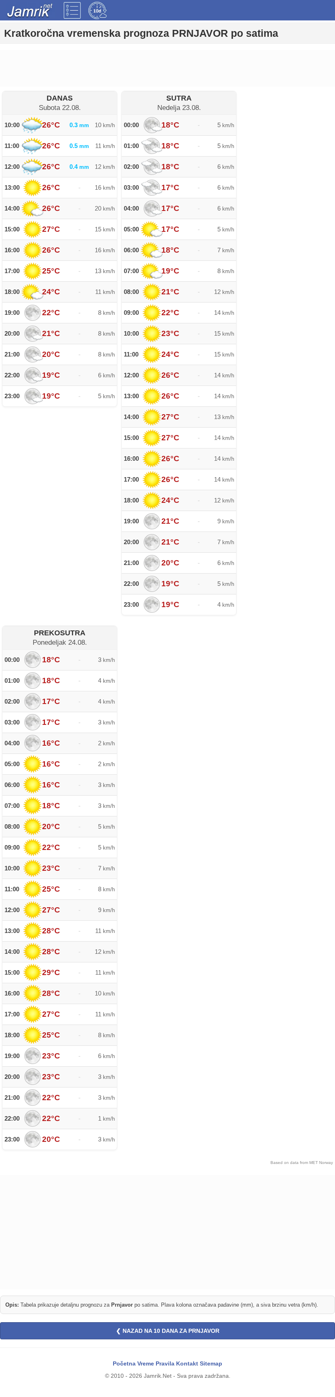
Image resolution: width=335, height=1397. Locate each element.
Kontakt (187, 1363)
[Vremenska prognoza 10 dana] (97, 10)
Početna (124, 1363)
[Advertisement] (167, 68)
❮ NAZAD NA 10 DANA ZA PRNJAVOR (167, 1330)
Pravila (165, 1363)
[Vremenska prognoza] (72, 10)
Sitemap (211, 1363)
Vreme (145, 1363)
